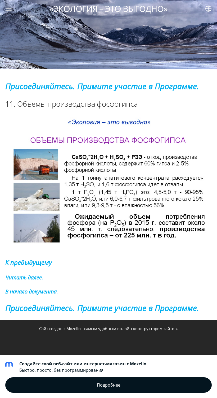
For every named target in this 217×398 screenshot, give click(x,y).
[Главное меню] (8, 8)
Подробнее (108, 385)
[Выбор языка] (208, 8)
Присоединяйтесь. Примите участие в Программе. (102, 86)
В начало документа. (31, 291)
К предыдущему (28, 262)
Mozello (73, 328)
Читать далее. (24, 277)
